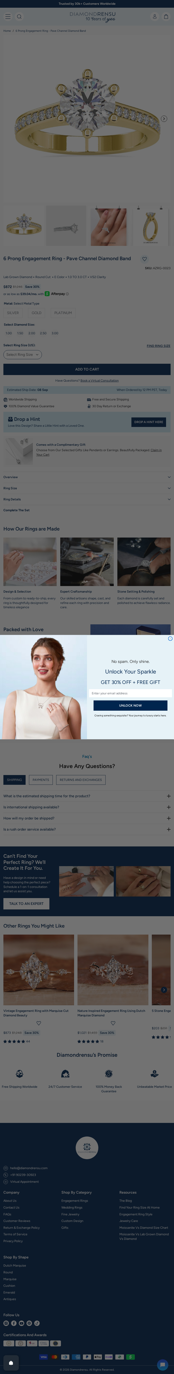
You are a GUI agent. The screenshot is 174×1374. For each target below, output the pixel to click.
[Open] (11, 1363)
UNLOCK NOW (130, 705)
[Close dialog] (170, 638)
